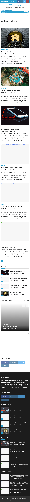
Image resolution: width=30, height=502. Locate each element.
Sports (3, 165)
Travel (3, 204)
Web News (15, 5)
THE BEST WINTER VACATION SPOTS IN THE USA (19, 490)
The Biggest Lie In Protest (8, 52)
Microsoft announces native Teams (11, 167)
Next (12, 261)
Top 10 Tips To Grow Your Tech (10, 129)
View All (26, 267)
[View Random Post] (26, 16)
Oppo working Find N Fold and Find (11, 206)
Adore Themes (7, 500)
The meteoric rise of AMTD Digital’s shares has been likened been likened (19, 483)
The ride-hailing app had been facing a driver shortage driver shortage (19, 476)
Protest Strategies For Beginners (10, 90)
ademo (2, 53)
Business (3, 88)
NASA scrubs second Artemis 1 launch (12, 245)
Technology (4, 49)
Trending (3, 243)
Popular (3, 127)
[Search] (28, 16)
